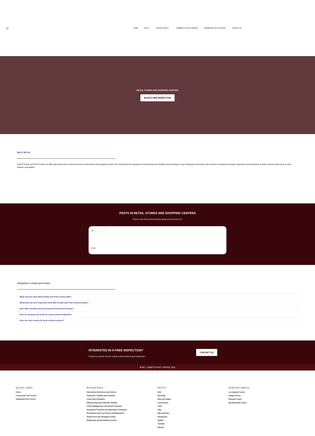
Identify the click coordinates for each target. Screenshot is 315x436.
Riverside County (235, 399)
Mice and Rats (163, 413)
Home (136, 28)
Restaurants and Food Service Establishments (105, 413)
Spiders (161, 420)
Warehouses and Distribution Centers (102, 420)
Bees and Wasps (164, 399)
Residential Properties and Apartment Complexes (107, 410)
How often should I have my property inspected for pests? (47, 309)
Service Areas (163, 28)
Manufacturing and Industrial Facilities (102, 403)
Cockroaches (163, 403)
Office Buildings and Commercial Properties (104, 406)
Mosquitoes (162, 417)
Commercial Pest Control (187, 28)
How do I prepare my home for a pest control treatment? (45, 314)
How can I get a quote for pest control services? (42, 320)
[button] (157, 297)
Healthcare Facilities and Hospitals (101, 395)
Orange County (234, 395)
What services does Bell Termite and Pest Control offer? (46, 297)
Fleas (160, 406)
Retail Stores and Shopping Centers (101, 417)
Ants (93, 248)
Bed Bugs (161, 395)
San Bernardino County (237, 403)
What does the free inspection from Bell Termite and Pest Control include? (54, 303)
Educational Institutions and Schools (101, 392)
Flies (159, 410)
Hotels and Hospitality (96, 399)
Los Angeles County (236, 392)
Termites (161, 424)
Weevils (161, 427)
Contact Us (237, 28)
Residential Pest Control (215, 28)
